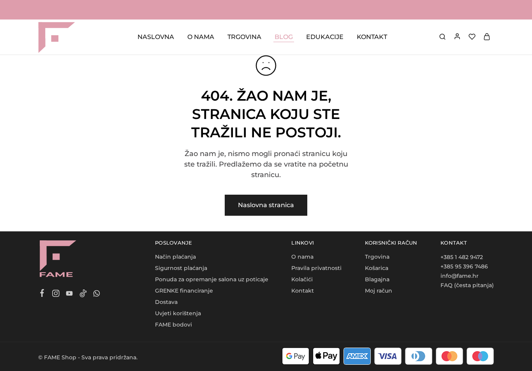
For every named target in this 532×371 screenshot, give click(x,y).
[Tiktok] (83, 294)
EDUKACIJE (325, 37)
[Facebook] (42, 294)
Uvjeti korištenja (178, 313)
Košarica (376, 268)
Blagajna (377, 279)
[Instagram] (56, 294)
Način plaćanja (175, 256)
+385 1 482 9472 (461, 257)
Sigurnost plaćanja (181, 268)
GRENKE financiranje (184, 290)
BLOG (284, 37)
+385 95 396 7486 (464, 266)
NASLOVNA (155, 37)
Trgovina (377, 256)
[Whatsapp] (97, 294)
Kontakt (302, 290)
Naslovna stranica (266, 205)
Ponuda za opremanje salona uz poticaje (211, 279)
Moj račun (378, 290)
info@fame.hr (459, 275)
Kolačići (302, 279)
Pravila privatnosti (316, 268)
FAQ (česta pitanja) (467, 285)
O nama (302, 256)
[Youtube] (69, 294)
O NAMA (200, 37)
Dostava (166, 301)
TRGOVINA (244, 37)
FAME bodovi (173, 324)
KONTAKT (372, 37)
